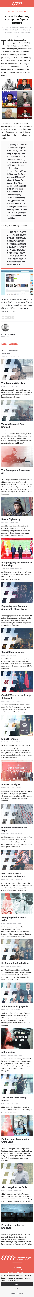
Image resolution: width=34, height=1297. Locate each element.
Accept (17, 1284)
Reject (17, 1288)
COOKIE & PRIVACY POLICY (17, 1272)
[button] (2, 3)
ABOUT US (17, 1265)
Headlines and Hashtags (17, 12)
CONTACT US (17, 1267)
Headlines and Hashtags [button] (10, 356)
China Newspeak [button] (13, 350)
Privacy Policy (12, 1280)
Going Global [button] (6, 353)
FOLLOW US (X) (17, 1270)
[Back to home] (17, 3)
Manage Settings (17, 1293)
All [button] (3, 350)
